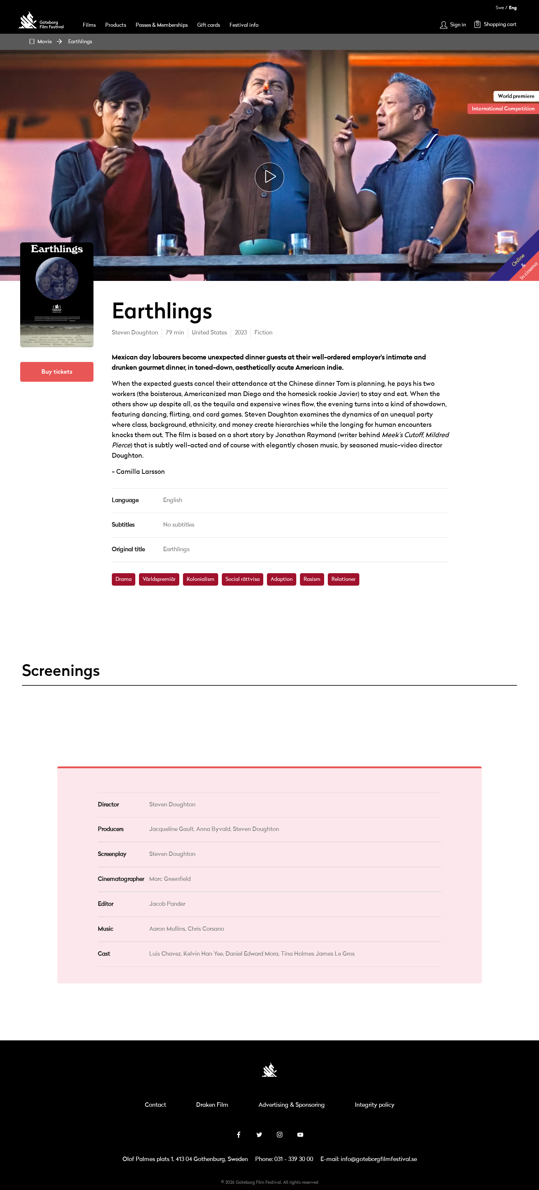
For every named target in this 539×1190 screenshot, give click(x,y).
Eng (513, 8)
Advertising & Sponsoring (291, 1105)
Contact (155, 1105)
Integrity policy (375, 1105)
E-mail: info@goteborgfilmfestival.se (368, 1159)
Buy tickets (56, 372)
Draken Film (212, 1105)
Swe (500, 8)
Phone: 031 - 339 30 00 (284, 1159)
